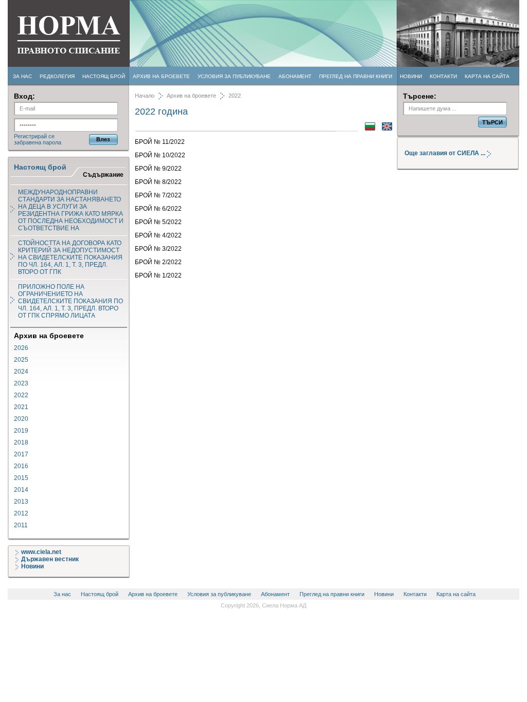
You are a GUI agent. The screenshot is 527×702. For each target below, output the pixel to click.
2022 (21, 395)
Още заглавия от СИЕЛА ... (446, 153)
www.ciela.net (41, 552)
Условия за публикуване (234, 76)
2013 (21, 501)
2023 (21, 383)
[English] (384, 128)
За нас (22, 76)
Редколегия (57, 76)
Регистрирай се (34, 136)
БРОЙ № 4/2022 (158, 235)
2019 (21, 430)
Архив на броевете (161, 76)
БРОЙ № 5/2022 (158, 222)
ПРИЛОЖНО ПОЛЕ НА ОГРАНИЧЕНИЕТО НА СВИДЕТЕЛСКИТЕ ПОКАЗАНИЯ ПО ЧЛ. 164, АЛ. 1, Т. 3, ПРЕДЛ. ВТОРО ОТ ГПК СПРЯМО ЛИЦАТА (70, 301)
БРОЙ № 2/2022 (158, 262)
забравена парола (37, 142)
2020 (21, 418)
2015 (21, 478)
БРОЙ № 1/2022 (158, 275)
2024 (21, 371)
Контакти (443, 76)
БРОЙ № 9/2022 (158, 168)
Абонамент (294, 76)
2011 (21, 525)
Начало (144, 96)
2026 (21, 348)
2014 (21, 489)
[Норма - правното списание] (69, 65)
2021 (21, 407)
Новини (411, 76)
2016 (21, 466)
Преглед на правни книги (355, 76)
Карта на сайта (487, 76)
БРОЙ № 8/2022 (158, 182)
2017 (21, 454)
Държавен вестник (50, 559)
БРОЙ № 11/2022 (160, 141)
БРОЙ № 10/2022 (160, 155)
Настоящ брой (103, 76)
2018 (21, 442)
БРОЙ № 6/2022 (158, 208)
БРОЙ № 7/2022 (158, 195)
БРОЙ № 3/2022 (158, 248)
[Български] (367, 128)
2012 (21, 513)
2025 (21, 359)
